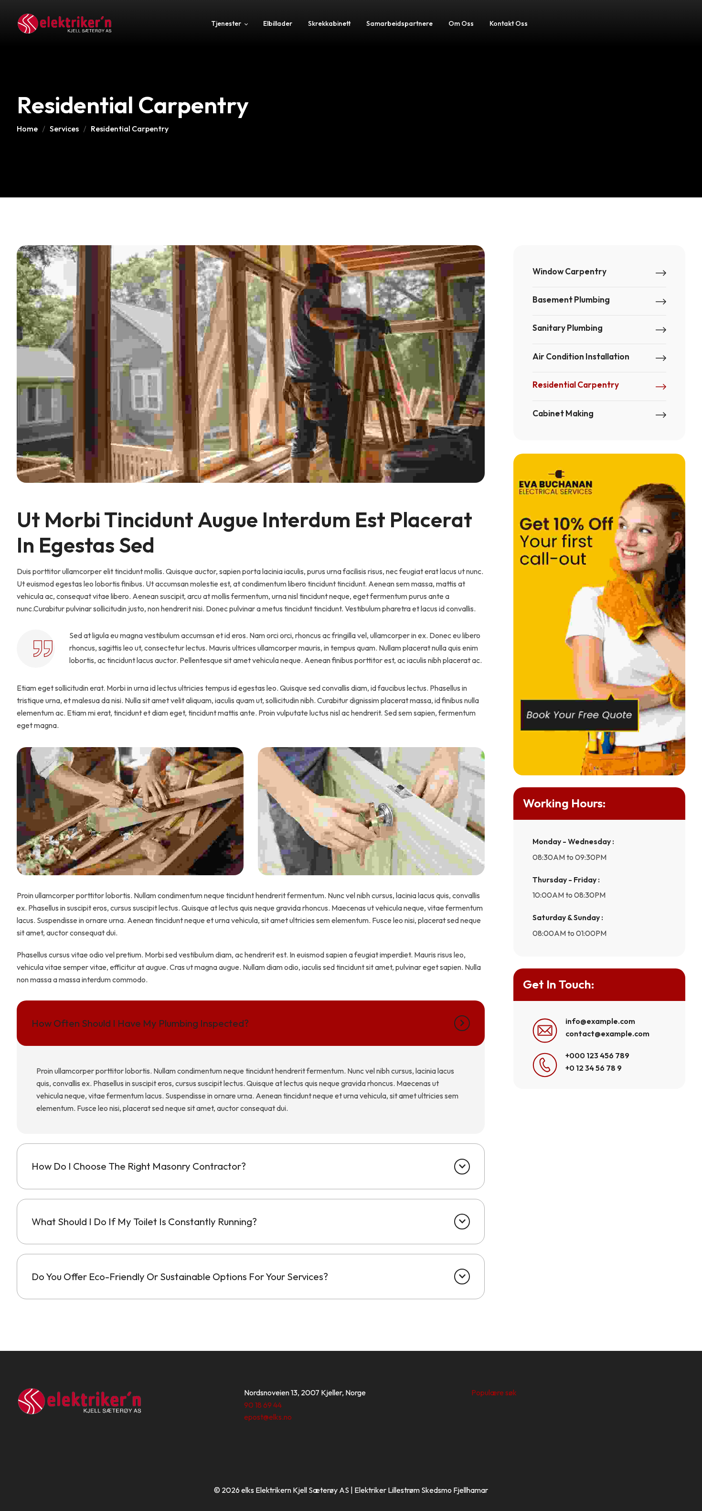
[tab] (251, 1023)
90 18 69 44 (263, 1405)
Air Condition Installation (580, 356)
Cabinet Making (563, 413)
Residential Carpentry (575, 385)
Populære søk (494, 1392)
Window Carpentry (569, 271)
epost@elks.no (268, 1417)
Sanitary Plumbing (567, 328)
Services (64, 128)
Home (27, 128)
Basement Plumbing (571, 299)
